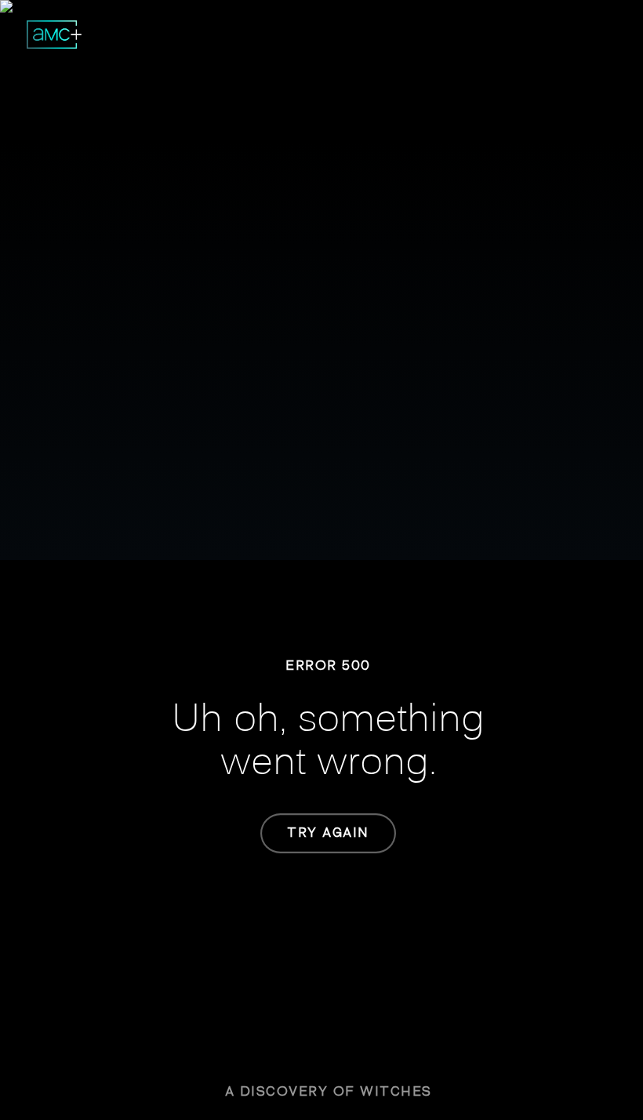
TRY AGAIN (328, 832)
